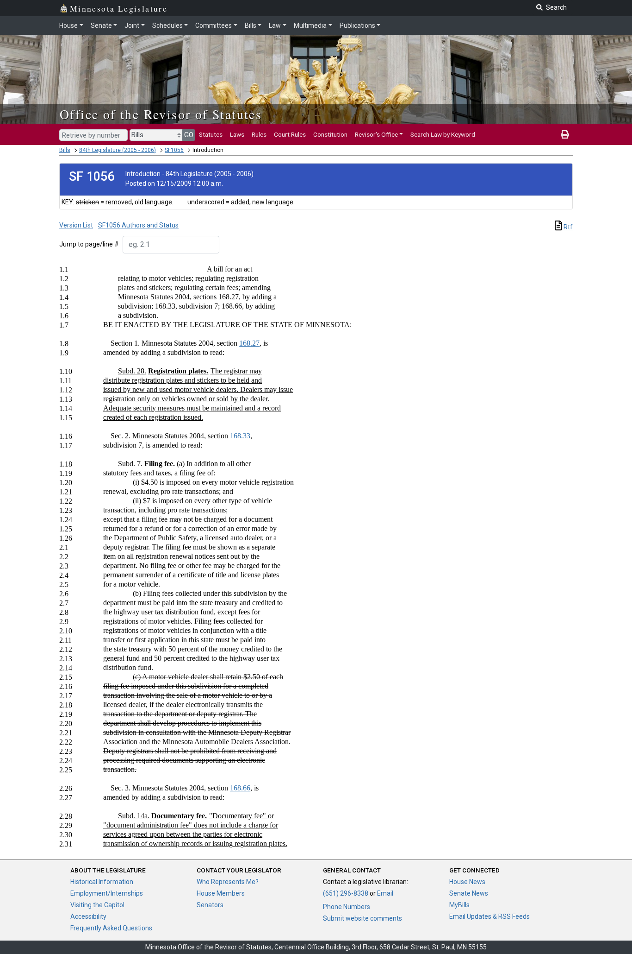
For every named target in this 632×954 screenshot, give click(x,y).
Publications (357, 25)
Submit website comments (362, 918)
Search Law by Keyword (442, 134)
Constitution (330, 134)
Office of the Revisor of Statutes (161, 114)
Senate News (468, 893)
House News (467, 881)
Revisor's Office (376, 134)
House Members (221, 893)
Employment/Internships (106, 893)
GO (188, 135)
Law (275, 25)
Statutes (211, 134)
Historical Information (101, 881)
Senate (101, 25)
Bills (250, 25)
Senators (210, 905)
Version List (76, 225)
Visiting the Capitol (97, 905)
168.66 (240, 788)
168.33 (240, 436)
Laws (237, 134)
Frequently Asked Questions (111, 928)
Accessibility (88, 916)
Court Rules (290, 134)
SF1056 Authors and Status (138, 225)
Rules (259, 134)
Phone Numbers (346, 906)
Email (385, 893)
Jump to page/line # (89, 244)
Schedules (167, 25)
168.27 (249, 343)
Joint (131, 25)
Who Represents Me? (228, 881)
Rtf (567, 227)
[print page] (565, 134)
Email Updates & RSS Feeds (489, 916)
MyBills (459, 905)
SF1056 (174, 150)
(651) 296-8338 (345, 893)
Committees (213, 25)
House (68, 25)
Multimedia (310, 25)
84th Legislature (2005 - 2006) (117, 150)
